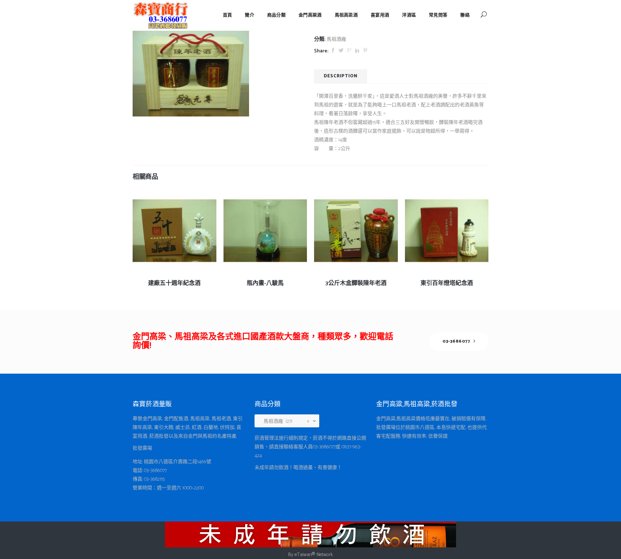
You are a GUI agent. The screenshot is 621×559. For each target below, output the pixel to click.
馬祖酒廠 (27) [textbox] (284, 421)
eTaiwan (303, 555)
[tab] (340, 76)
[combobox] (289, 421)
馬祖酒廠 (336, 39)
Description (340, 76)
